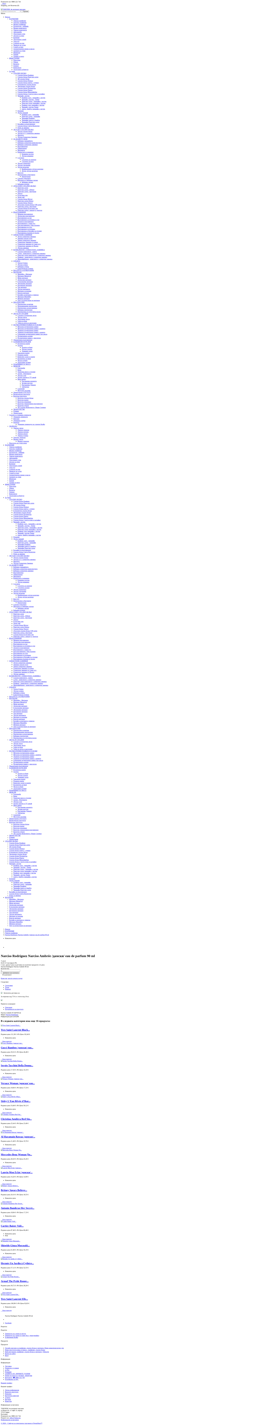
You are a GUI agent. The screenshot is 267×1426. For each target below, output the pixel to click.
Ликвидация (17, 413)
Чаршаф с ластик (24, 96)
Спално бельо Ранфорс (26, 75)
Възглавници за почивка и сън (28, 220)
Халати (20, 345)
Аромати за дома (19, 51)
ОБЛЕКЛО (13, 426)
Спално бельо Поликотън (27, 88)
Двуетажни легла (24, 319)
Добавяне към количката (10, 973)
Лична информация (12, 1390)
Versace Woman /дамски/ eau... (18, 1083)
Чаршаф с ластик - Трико (30, 99)
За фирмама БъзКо (11, 1337)
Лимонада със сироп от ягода (15, 1334)
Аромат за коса (18, 56)
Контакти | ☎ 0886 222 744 (15, 1377)
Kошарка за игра (28, 154)
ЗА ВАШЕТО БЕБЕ (20, 139)
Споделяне (9, 985)
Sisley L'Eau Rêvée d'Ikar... (15, 1101)
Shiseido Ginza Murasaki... (15, 1245)
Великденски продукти (21, 394)
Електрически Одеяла (25, 268)
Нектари (16, 419)
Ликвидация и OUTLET (22, 392)
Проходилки (26, 176)
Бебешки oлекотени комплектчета (30, 143)
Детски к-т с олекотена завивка (29, 133)
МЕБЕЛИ (16, 366)
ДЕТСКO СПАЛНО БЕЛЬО (23, 129)
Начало (7, 17)
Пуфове (16, 411)
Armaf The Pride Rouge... (15, 1281)
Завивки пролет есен (25, 238)
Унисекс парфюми (19, 22)
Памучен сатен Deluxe (25, 201)
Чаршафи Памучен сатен (30, 122)
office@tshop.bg (15, 1418)
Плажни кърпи (23, 355)
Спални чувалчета (24, 178)
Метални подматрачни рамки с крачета (31, 328)
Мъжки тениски (23, 441)
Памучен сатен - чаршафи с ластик (34, 101)
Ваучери (8, 1399)
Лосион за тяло (18, 36)
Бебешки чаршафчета (25, 141)
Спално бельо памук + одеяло (28, 83)
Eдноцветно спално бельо (27, 84)
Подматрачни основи (25, 336)
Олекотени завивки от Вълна (28, 246)
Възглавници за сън (25, 218)
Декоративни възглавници (22, 340)
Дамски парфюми (19, 21)
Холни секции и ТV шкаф (27, 377)
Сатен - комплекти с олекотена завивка (31, 253)
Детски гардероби (24, 165)
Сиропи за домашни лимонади (20, 415)
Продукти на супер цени (18, 443)
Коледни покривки (24, 402)
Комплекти (17, 68)
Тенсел (20, 193)
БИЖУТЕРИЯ (14, 58)
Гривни (16, 66)
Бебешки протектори (25, 310)
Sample (15, 54)
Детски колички (23, 167)
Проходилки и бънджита (26, 175)
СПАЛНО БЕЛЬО (19, 73)
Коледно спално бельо (25, 398)
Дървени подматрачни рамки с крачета (31, 332)
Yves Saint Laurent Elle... (14, 1299)
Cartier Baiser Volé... (12, 1225)
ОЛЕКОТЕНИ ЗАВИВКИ (22, 235)
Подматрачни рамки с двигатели (29, 338)
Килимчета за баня (24, 359)
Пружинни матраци (25, 285)
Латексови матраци (24, 280)
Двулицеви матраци (25, 283)
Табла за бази (22, 321)
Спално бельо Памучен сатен (28, 77)
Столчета (21, 158)
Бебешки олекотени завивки (28, 144)
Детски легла (22, 317)
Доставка (8, 1366)
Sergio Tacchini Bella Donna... (17, 1065)
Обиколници (22, 148)
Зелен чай (21, 197)
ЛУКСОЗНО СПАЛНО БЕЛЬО (24, 186)
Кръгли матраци (23, 293)
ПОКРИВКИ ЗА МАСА (22, 364)
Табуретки (25, 387)
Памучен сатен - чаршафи (31, 116)
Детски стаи (22, 375)
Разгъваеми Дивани (29, 385)
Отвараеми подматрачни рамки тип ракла (32, 334)
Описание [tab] (8, 1007)
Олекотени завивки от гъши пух (29, 244)
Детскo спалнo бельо (25, 131)
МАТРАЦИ (17, 272)
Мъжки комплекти (20, 28)
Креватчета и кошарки (25, 152)
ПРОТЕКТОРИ (19, 302)
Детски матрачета (24, 289)
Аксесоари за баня (24, 362)
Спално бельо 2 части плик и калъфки (31, 94)
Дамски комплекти (20, 30)
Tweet (7, 987)
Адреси (7, 1397)
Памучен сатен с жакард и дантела (30, 210)
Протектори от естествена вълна (29, 312)
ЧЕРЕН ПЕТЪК (19, 409)
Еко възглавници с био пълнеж (29, 225)
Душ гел (16, 41)
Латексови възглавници (26, 216)
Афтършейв (17, 32)
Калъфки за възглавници (26, 124)
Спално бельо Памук (25, 90)
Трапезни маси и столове (26, 372)
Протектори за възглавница (27, 308)
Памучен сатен (23, 188)
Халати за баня (27, 347)
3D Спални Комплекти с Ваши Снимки (32, 407)
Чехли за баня (22, 360)
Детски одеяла (23, 265)
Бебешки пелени (23, 184)
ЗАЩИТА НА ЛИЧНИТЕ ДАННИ (17, 1374)
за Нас (7, 1370)
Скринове (21, 389)
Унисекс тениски (19, 437)
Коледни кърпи (23, 400)
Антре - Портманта (24, 374)
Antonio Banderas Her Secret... (17, 1208)
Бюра (19, 370)
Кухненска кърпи (24, 344)
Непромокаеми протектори (27, 306)
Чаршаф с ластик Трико (30, 107)
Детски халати (27, 349)
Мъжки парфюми (19, 24)
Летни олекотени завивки (27, 236)
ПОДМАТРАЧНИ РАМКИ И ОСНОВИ (27, 325)
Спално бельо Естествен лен (28, 208)
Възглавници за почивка (26, 229)
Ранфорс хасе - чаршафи (30, 114)
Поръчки (8, 1394)
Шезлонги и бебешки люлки (28, 180)
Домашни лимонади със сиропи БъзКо (31, 424)
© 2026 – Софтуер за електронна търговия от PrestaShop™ (21, 1423)
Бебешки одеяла (23, 267)
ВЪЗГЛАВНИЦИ (19, 212)
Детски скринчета (24, 163)
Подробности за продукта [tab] (14, 1009)
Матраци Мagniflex (24, 297)
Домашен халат (27, 351)
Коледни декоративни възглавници (30, 404)
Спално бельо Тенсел (25, 203)
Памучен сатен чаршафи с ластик (33, 103)
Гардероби (21, 368)
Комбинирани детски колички (32, 169)
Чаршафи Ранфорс (28, 118)
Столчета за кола (28, 161)
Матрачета (21, 150)
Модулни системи (24, 390)
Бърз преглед (6, 1041)
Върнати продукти (11, 1392)
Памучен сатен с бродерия (27, 206)
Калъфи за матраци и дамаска (28, 295)
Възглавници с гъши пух (26, 223)
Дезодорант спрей (19, 39)
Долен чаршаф (23, 113)
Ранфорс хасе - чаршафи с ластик (33, 98)
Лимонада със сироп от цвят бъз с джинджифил (22, 1335)
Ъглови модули (27, 383)
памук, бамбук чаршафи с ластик (33, 109)
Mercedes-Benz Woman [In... (16, 1154)
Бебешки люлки (27, 182)
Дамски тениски (23, 430)
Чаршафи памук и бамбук (31, 120)
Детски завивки (23, 248)
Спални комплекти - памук (27, 252)
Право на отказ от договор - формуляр (18, 1375)
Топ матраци (22, 287)
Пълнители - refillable (20, 26)
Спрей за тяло (18, 47)
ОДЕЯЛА (16, 261)
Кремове (16, 37)
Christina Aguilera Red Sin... (16, 1119)
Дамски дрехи (18, 428)
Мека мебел (22, 379)
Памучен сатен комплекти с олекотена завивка (34, 255)
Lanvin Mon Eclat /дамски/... (17, 1172)
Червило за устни (19, 45)
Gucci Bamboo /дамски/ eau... (17, 1047)
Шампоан (16, 53)
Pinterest (8, 989)
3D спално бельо (23, 79)
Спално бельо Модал (25, 199)
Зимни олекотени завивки (27, 240)
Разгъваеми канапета (29, 381)
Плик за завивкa (23, 128)
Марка (3, 1015)
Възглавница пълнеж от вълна (28, 233)
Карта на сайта (10, 1354)
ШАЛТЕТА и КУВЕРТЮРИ (23, 270)
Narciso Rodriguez (12, 1015)
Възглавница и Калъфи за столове (30, 231)
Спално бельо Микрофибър (27, 92)
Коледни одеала (23, 405)
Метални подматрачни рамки (28, 327)
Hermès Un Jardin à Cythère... (17, 1263)
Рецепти (16, 422)
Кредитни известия (12, 1396)
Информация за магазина (10, 1420)
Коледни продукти (20, 396)
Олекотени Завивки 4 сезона (28, 242)
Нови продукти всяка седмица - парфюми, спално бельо (25, 1350)
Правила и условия (12, 1368)
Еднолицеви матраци (25, 282)
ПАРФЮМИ (13, 19)
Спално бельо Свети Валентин (29, 126)
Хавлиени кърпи (24, 353)
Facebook (8, 1323)
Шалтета (21, 135)
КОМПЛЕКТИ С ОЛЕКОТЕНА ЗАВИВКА (29, 250)
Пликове (21, 111)
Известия (8, 1401)
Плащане (8, 1372)
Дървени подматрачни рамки (28, 330)
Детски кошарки (27, 156)
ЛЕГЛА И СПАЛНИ (20, 313)
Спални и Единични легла (27, 315)
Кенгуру (20, 173)
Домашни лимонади (20, 417)
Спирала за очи (18, 43)
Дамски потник (23, 432)
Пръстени (16, 60)
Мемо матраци (23, 278)
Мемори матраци (24, 298)
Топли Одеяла (23, 263)
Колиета (16, 64)
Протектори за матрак (25, 304)
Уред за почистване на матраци (29, 300)
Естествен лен (23, 195)
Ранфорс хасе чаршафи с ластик (33, 105)
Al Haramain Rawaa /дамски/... (18, 1136)
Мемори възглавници (25, 214)
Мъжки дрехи (18, 439)
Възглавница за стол (25, 227)
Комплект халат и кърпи (26, 357)
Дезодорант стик (19, 34)
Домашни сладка (19, 420)
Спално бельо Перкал (25, 81)
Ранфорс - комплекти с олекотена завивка (32, 257)
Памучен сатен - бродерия (27, 191)
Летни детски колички (30, 171)
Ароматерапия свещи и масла (23, 49)
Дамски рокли (23, 434)
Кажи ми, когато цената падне (11, 978)
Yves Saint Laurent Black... (15, 1030)
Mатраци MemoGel (24, 276)
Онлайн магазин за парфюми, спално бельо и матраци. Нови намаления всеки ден (34, 1348)
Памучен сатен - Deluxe (26, 190)
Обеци (15, 62)
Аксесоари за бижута (20, 69)
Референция (5, 1016)
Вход (7, 1355)
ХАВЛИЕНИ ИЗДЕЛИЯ (22, 342)
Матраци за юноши (24, 291)
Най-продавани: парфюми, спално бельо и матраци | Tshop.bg (27, 1352)
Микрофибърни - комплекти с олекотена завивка (35, 259)
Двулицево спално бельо (26, 86)
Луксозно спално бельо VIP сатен (29, 205)
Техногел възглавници (26, 221)
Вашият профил (6, 1383)
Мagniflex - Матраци (25, 274)
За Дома (12, 71)
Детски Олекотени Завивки (27, 137)
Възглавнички (23, 146)
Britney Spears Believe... (14, 1190)
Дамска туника (23, 435)
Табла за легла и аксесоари (27, 323)
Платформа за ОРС (12, 1379)
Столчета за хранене (29, 160)
